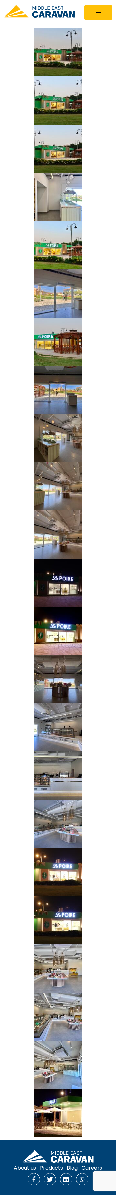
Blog (72, 1168)
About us (25, 1168)
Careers (92, 1168)
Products (51, 1168)
